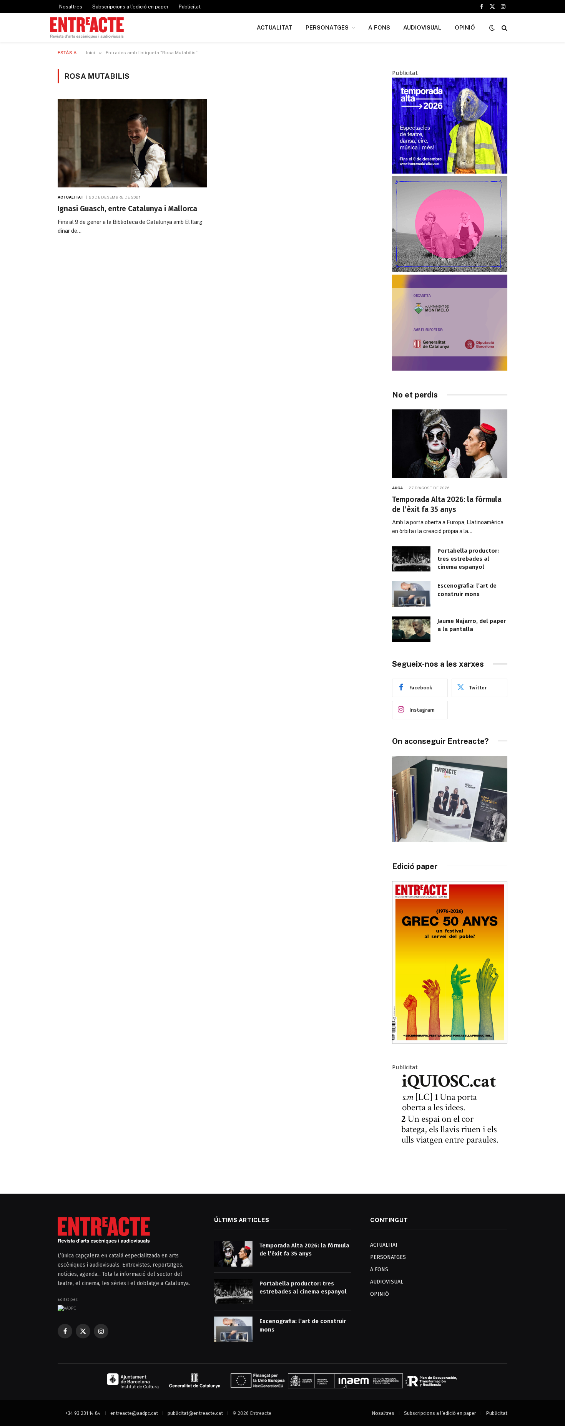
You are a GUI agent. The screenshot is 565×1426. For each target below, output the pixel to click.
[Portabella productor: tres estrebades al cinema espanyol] (411, 559)
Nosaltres (70, 7)
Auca (397, 487)
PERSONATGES (327, 27)
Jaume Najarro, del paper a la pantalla (471, 625)
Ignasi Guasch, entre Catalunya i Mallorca (127, 208)
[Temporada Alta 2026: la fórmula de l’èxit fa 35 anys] (449, 443)
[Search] (503, 27)
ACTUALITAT (274, 27)
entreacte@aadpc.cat (134, 1413)
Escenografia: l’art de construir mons (467, 589)
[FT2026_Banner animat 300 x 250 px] (449, 270)
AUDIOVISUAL (422, 27)
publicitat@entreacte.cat (195, 1413)
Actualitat (70, 197)
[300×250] (449, 171)
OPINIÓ (465, 27)
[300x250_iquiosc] (449, 1165)
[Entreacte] (87, 27)
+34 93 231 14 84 (83, 1413)
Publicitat (190, 7)
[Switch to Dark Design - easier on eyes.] (492, 28)
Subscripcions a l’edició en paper (130, 7)
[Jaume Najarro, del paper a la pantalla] (411, 629)
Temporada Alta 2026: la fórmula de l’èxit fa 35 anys (447, 504)
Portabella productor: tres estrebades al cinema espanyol (468, 559)
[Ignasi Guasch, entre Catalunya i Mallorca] (132, 143)
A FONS (379, 27)
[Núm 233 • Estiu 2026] (449, 1041)
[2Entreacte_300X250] (449, 368)
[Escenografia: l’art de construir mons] (411, 594)
